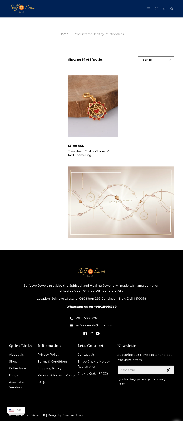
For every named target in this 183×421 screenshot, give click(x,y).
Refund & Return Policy (56, 375)
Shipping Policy (50, 368)
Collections (17, 368)
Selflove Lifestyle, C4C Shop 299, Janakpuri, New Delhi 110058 (98, 298)
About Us (16, 354)
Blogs (13, 375)
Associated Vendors (17, 385)
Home (64, 34)
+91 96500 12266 (87, 318)
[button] (149, 9)
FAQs (41, 382)
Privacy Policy (48, 354)
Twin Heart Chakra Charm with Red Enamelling (90, 153)
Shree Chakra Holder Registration (94, 364)
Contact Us (86, 354)
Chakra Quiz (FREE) (93, 373)
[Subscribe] (168, 370)
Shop (13, 361)
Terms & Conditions (52, 361)
